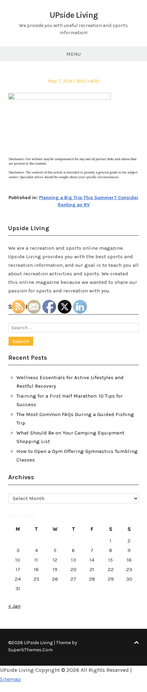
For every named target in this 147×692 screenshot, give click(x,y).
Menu (73, 54)
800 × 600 (88, 81)
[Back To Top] (136, 642)
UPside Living (74, 15)
